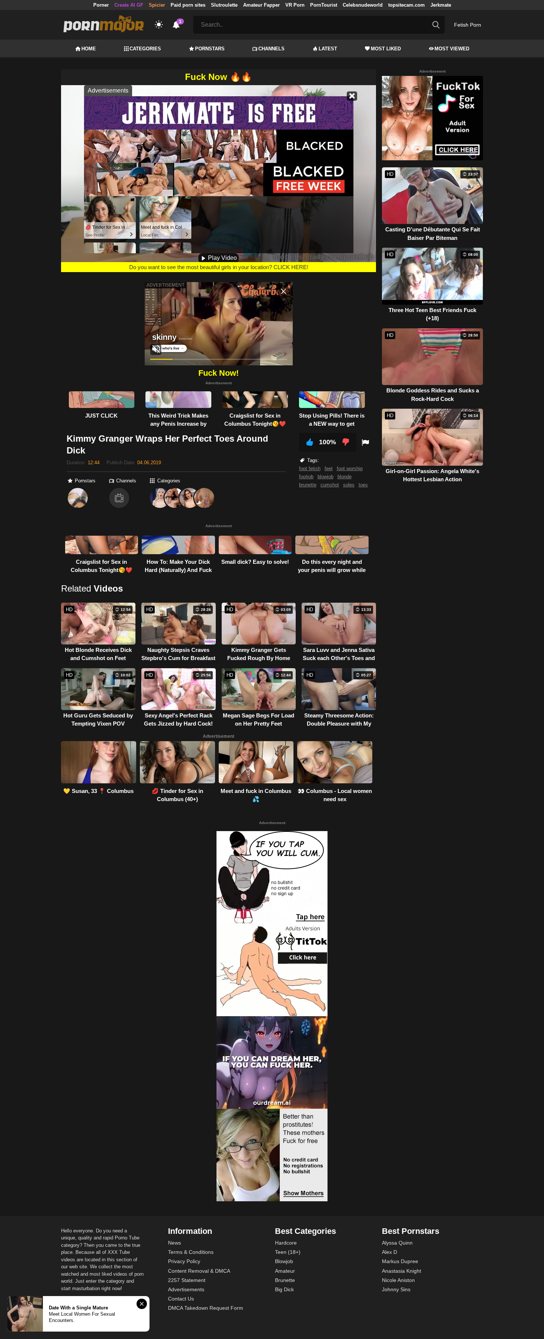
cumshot (329, 485)
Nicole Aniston (398, 1280)
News (174, 1243)
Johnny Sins (396, 1289)
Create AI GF (128, 5)
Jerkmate (440, 5)
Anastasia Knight (401, 1271)
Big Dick (284, 1289)
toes (363, 485)
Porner (101, 5)
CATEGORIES (145, 48)
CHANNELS (271, 48)
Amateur (285, 1271)
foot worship (350, 468)
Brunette (285, 1280)
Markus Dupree (400, 1261)
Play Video (221, 258)
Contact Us (181, 1299)
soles (349, 485)
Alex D (389, 1252)
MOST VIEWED (451, 48)
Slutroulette (224, 5)
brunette (307, 485)
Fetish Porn (467, 25)
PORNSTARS (210, 48)
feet (329, 468)
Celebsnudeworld (363, 5)
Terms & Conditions (191, 1252)
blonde (345, 476)
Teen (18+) (287, 1252)
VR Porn (295, 5)
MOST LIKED (386, 48)
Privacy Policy (184, 1261)
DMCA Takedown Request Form (205, 1308)
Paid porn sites (188, 5)
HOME (88, 48)
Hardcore (286, 1243)
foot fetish (309, 468)
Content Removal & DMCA (199, 1271)
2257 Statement (186, 1280)
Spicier (157, 5)
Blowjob (284, 1261)
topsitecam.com (406, 5)
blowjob (325, 476)
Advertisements (186, 1289)
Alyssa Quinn (397, 1243)
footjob (306, 476)
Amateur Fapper (261, 5)
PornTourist (323, 5)
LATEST (328, 48)
